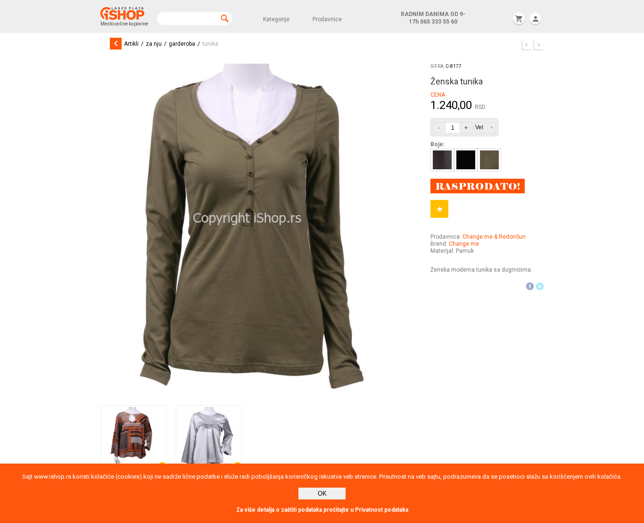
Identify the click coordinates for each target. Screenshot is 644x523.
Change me (464, 244)
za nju (154, 44)
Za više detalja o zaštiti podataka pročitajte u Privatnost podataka (322, 509)
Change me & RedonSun (494, 236)
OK (322, 493)
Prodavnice (327, 19)
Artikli (131, 44)
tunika (210, 44)
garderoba (182, 44)
